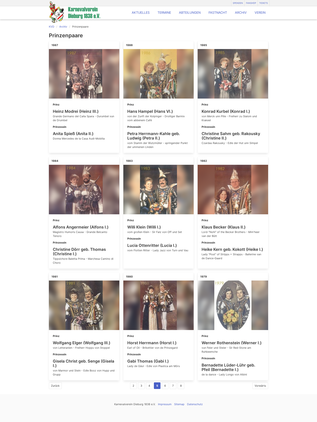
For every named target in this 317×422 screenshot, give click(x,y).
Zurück (55, 385)
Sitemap (179, 404)
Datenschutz (195, 404)
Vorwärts (260, 385)
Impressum (165, 404)
